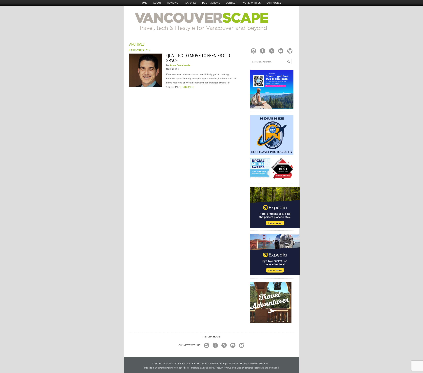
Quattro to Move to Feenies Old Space (198, 58)
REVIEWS (172, 3)
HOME (144, 3)
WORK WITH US (252, 3)
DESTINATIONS (211, 3)
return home (211, 336)
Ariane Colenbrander (180, 65)
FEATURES (190, 3)
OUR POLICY (274, 3)
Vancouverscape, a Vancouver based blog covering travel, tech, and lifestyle (211, 21)
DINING (132, 50)
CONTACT (231, 3)
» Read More (187, 86)
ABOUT (157, 3)
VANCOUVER (144, 50)
